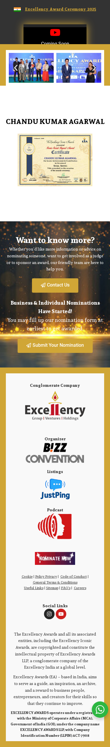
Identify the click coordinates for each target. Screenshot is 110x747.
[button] (16, 68)
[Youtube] (61, 614)
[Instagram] (49, 614)
